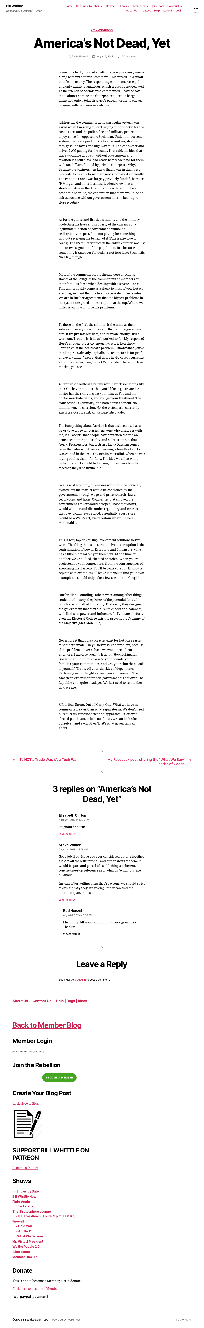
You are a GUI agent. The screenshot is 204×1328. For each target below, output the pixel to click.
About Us (131, 10)
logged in (80, 979)
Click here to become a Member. (35, 1289)
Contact (146, 10)
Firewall (18, 1221)
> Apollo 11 (23, 1231)
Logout (167, 10)
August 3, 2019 (104, 56)
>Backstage (24, 1206)
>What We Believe (29, 1236)
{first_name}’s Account (165, 6)
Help (157, 10)
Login (179, 10)
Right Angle (21, 1202)
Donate (110, 6)
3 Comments (129, 56)
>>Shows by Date (25, 1191)
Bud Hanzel (81, 56)
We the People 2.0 (25, 1246)
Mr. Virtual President (27, 1241)
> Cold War (23, 1226)
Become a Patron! (25, 1168)
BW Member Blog (102, 30)
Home (69, 6)
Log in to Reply (67, 834)
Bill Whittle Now (24, 1196)
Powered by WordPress (66, 1319)
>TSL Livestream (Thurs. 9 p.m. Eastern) (45, 1216)
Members (139, 6)
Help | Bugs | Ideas (71, 1001)
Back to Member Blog (46, 1025)
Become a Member (87, 6)
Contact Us (42, 1001)
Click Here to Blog (25, 1104)
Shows (123, 6)
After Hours (21, 1252)
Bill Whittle (14, 6)
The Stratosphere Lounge (31, 1211)
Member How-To (24, 1257)
